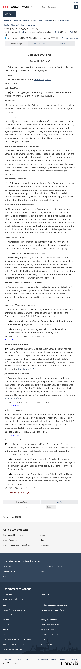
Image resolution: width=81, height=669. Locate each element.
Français (75, 2)
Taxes (5, 634)
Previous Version (12, 340)
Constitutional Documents (13, 535)
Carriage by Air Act (42, 79)
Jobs (4, 605)
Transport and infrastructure (52, 610)
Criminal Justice (9, 571)
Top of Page (7, 663)
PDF (71, 32)
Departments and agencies (13, 599)
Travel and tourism (10, 615)
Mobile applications (23, 660)
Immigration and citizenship (14, 610)
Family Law (7, 566)
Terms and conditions (59, 660)
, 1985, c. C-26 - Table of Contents (19, 25)
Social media (8, 660)
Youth (42, 639)
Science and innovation (49, 625)
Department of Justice (21, 20)
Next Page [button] (63, 44)
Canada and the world (49, 615)
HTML (21, 32)
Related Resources (10, 540)
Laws (42, 571)
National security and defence (14, 644)
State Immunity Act (27, 369)
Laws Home (37, 20)
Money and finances (48, 620)
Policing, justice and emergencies (53, 605)
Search (43, 535)
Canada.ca (7, 20)
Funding (6, 576)
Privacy (74, 660)
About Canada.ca (41, 660)
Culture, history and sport (13, 649)
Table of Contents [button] (40, 44)
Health (5, 629)
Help (42, 540)
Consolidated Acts (61, 20)
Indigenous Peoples (48, 629)
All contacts (7, 594)
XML (57, 32)
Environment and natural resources (17, 639)
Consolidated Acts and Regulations (16, 545)
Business (6, 620)
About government (48, 594)
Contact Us (44, 545)
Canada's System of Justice (51, 566)
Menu (8, 14)
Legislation (48, 20)
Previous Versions (70, 38)
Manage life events (48, 644)
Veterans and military (49, 634)
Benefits (6, 625)
